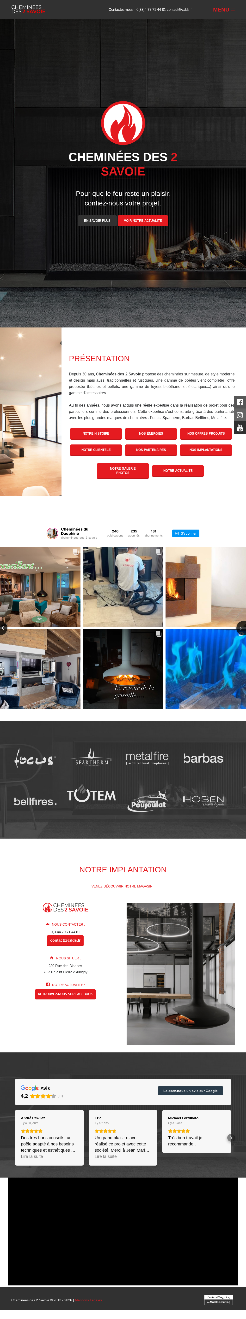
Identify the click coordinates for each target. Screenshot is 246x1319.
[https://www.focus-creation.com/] (35, 758)
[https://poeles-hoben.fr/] (203, 801)
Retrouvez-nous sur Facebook (65, 994)
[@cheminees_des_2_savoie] (52, 533)
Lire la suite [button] (32, 1156)
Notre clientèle (96, 450)
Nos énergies (151, 433)
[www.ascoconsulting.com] (218, 1299)
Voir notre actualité (143, 220)
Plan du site (125, 1317)
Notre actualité (178, 471)
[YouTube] (240, 429)
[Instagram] (240, 416)
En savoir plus (97, 220)
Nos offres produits (206, 433)
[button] (15, 1138)
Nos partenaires (151, 450)
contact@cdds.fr (180, 9)
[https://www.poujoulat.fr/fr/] (147, 801)
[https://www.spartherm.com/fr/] (91, 758)
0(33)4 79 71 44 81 (151, 9)
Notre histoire (96, 433)
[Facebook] (240, 404)
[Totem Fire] (91, 792)
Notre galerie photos (123, 471)
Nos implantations (206, 450)
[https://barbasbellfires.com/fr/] (35, 801)
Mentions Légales (88, 1300)
